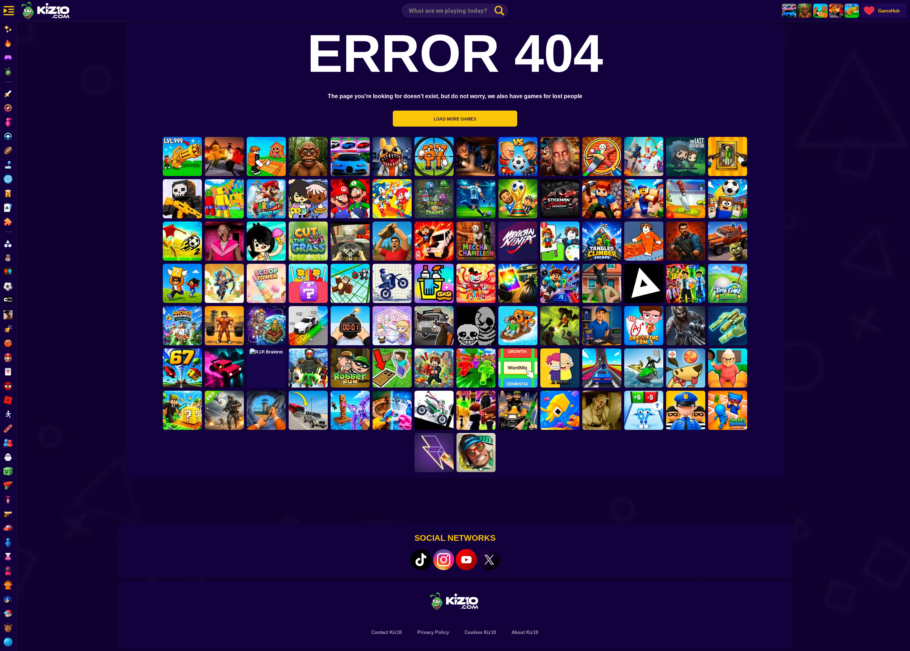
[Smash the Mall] (476, 452)
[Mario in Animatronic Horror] (350, 198)
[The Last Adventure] (685, 156)
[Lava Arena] (836, 11)
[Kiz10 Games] (455, 600)
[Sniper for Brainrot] (434, 156)
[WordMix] (517, 368)
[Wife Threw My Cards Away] (517, 283)
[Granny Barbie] (224, 241)
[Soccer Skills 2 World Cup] (182, 241)
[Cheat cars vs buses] (308, 410)
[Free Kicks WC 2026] (727, 198)
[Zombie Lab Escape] (685, 241)
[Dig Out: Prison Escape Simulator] (266, 410)
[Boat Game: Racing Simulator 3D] (643, 368)
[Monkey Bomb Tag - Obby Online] (350, 283)
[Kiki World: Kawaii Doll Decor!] (392, 325)
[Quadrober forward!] (601, 283)
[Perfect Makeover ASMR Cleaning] (392, 410)
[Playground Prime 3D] (434, 241)
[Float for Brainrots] (517, 325)
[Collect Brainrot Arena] (182, 283)
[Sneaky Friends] (727, 410)
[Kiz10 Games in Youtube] (466, 559)
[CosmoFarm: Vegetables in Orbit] (266, 325)
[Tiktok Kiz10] (421, 559)
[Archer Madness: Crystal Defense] (182, 325)
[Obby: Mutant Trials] (685, 283)
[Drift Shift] (224, 368)
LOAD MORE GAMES (455, 119)
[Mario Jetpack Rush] (266, 198)
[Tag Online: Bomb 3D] (350, 325)
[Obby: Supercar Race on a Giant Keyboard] (308, 325)
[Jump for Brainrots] (224, 198)
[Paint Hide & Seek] (727, 156)
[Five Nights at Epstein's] (559, 156)
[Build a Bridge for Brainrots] (820, 11)
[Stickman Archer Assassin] (559, 198)
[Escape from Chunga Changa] (805, 11)
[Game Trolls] (559, 283)
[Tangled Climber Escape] (601, 241)
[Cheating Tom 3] (643, 325)
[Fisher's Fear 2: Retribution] (476, 156)
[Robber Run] (350, 368)
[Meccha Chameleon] (476, 241)
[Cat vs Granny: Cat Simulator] (727, 368)
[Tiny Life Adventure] (559, 368)
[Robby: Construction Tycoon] (476, 368)
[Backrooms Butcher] (601, 410)
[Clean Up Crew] (434, 283)
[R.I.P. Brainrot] (266, 368)
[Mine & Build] (601, 198)
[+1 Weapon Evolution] (852, 11)
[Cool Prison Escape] (643, 241)
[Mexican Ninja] (517, 241)
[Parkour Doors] (392, 368)
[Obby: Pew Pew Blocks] (350, 410)
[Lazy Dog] (685, 368)
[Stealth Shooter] (517, 410)
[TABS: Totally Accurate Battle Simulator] (643, 156)
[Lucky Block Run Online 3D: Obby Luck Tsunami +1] (308, 283)
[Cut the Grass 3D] (308, 241)
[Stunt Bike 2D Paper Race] (392, 283)
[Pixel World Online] (182, 198)
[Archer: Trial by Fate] (224, 283)
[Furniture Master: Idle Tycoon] (643, 198)
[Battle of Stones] (392, 241)
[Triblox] (643, 283)
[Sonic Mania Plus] (392, 198)
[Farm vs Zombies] (434, 198)
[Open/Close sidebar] (9, 11)
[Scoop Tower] (266, 283)
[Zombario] (559, 325)
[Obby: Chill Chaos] (476, 410)
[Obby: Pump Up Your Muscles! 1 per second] (224, 325)
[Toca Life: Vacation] (266, 241)
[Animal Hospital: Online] (392, 156)
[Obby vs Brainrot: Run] (643, 410)
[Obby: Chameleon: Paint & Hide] (601, 156)
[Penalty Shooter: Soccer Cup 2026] (476, 198)
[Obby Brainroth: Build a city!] (434, 368)
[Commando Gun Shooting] (224, 410)
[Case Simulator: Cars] (789, 11)
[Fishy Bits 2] (559, 410)
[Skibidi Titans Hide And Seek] (308, 368)
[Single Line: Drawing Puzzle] (434, 452)
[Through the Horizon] (727, 325)
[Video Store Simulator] (601, 325)
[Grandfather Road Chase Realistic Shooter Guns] (434, 325)
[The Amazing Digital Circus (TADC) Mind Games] (476, 283)
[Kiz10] (57, 11)
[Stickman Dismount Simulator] (434, 410)
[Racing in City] (350, 241)
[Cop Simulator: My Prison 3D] (685, 410)
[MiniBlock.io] (182, 410)
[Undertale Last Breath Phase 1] (476, 325)
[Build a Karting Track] (601, 368)
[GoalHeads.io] (517, 156)
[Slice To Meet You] (685, 198)
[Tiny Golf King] (727, 283)
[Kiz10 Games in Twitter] (489, 559)
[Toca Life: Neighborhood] (308, 198)
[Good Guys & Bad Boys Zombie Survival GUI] (685, 325)
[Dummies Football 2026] (517, 198)
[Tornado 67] (182, 368)
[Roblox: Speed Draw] (559, 241)
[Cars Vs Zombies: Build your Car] (727, 241)
